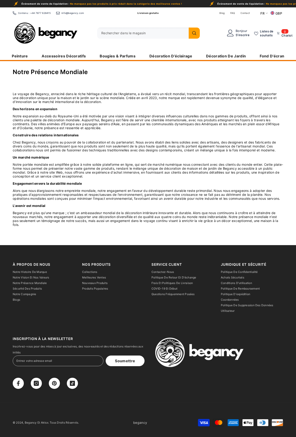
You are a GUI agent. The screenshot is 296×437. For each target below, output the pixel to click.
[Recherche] (148, 33)
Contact (245, 13)
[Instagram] (36, 383)
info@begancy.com (73, 13)
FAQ (232, 13)
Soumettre (125, 361)
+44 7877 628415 (40, 13)
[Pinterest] (54, 383)
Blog (222, 13)
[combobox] (141, 33)
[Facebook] (18, 383)
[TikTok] (72, 383)
